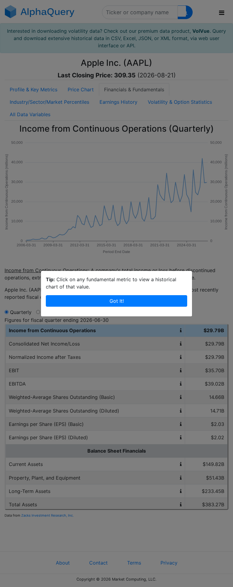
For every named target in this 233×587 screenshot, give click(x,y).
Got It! (117, 301)
